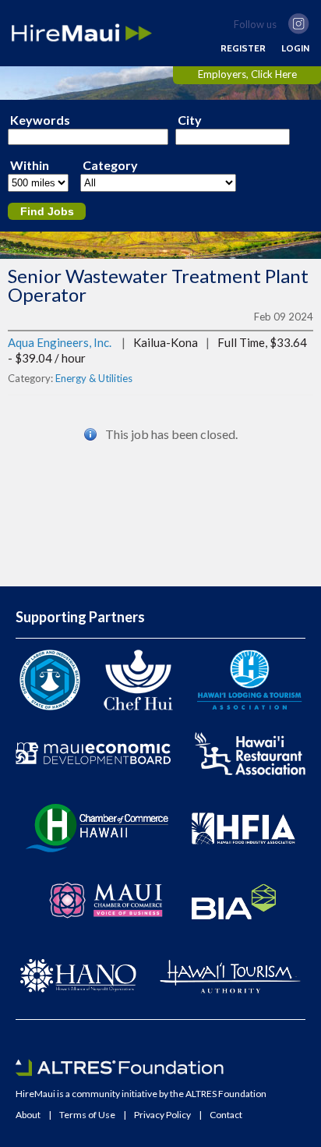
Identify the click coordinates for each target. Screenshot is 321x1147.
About (28, 1115)
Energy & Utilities (93, 378)
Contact (226, 1115)
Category (110, 165)
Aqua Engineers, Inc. (59, 342)
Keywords (40, 120)
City (190, 120)
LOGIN (295, 48)
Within (29, 165)
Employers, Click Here (247, 74)
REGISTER (243, 48)
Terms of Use (87, 1115)
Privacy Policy (162, 1115)
